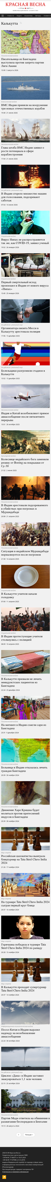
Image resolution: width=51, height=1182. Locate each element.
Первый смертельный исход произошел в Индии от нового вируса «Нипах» (25, 285)
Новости (10, 16)
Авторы (38, 16)
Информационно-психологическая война (17, 1026)
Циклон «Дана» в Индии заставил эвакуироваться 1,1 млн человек (22, 1077)
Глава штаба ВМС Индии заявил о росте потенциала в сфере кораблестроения (22, 150)
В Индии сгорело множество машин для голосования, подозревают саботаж (23, 196)
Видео (19, 16)
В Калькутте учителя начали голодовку (19, 595)
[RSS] (20, 22)
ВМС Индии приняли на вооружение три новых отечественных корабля (24, 106)
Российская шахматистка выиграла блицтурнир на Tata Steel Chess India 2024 (24, 859)
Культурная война (8, 456)
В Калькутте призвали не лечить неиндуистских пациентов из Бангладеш (21, 682)
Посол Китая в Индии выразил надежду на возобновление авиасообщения (20, 1032)
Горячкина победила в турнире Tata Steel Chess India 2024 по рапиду (23, 946)
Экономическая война (9, 144)
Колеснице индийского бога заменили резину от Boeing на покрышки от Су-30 (25, 462)
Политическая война (9, 56)
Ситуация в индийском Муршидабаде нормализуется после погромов (25, 552)
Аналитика (28, 16)
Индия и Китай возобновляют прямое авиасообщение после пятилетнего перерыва (25, 416)
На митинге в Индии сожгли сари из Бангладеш (23, 726)
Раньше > (29, 1135)
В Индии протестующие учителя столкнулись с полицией (22, 638)
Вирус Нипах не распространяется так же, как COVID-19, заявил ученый (25, 241)
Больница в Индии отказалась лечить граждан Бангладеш (24, 769)
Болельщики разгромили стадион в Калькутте (23, 372)
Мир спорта (6, 853)
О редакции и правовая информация (15, 1172)
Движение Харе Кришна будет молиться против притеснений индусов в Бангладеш (20, 813)
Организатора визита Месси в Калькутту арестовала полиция (20, 329)
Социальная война (8, 236)
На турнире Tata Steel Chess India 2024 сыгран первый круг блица (25, 903)
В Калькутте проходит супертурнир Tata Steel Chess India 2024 (23, 988)
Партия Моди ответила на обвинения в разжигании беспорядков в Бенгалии (25, 1119)
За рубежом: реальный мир (12, 190)
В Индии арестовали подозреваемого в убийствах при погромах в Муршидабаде (24, 508)
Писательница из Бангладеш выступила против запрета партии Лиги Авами (22, 62)
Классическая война (9, 102)
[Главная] (25, 6)
